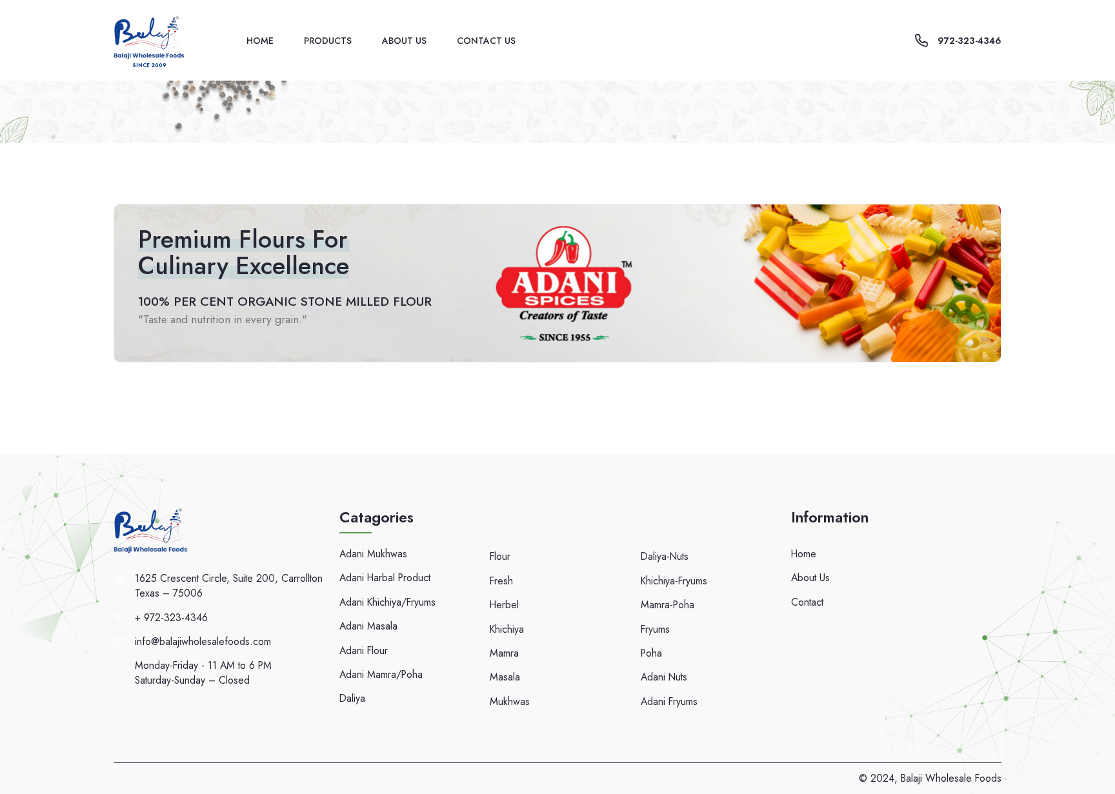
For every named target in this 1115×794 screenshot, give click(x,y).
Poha (651, 653)
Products (328, 40)
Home (260, 40)
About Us (404, 40)
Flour (500, 556)
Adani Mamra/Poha (381, 674)
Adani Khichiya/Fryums (387, 602)
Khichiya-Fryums (674, 580)
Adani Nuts (664, 677)
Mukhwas (510, 701)
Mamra (504, 653)
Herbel (504, 604)
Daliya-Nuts (664, 556)
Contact (807, 602)
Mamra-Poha (667, 604)
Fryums (655, 629)
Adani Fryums (669, 701)
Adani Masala (368, 626)
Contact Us (486, 40)
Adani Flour (363, 650)
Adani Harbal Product (384, 577)
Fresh (501, 580)
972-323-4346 (969, 40)
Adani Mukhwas (373, 553)
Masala (505, 677)
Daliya (352, 698)
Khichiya (507, 629)
